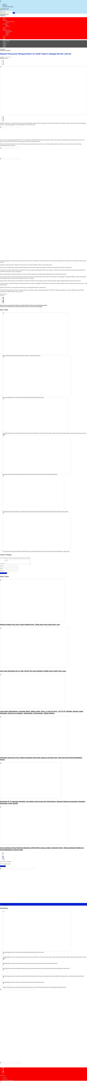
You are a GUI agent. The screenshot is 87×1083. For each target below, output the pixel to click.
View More (3, 866)
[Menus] (0, 0)
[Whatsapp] (3, 64)
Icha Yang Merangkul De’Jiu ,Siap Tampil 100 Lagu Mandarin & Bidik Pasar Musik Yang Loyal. (23, 397)
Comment (2, 563)
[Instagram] (3, 300)
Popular (4, 903)
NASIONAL (2, 58)
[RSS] (3, 303)
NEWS (6, 58)
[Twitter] (3, 299)
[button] (14, 13)
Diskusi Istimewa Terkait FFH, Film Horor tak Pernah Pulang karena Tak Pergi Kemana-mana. (23, 982)
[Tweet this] (3, 61)
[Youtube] (3, 301)
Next (4, 859)
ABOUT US (5, 1079)
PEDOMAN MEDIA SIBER (8, 1080)
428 (3, 858)
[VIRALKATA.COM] (4, 8)
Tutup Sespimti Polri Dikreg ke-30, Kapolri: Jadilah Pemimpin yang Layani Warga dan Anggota (23, 305)
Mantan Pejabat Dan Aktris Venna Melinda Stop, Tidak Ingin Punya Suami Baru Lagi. (21, 355)
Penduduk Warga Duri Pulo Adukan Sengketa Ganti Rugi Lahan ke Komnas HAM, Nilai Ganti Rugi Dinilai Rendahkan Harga (30, 474)
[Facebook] (3, 297)
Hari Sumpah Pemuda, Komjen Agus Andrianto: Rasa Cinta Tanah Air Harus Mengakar (21, 306)
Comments (5, 905)
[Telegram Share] (3, 63)
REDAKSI (5, 1077)
